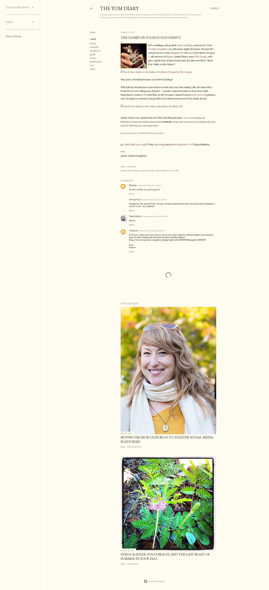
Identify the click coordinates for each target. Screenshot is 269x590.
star (189, 118)
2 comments (132, 564)
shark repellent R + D (180, 144)
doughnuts (95, 51)
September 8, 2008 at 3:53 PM (155, 216)
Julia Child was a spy (135, 144)
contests (94, 47)
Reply (131, 194)
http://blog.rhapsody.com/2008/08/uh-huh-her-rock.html (142, 133)
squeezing (159, 144)
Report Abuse (13, 36)
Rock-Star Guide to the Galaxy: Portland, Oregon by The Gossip (157, 72)
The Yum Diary (119, 8)
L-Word (185, 118)
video (92, 69)
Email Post (131, 167)
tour (92, 65)
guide (92, 54)
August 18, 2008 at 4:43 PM (149, 185)
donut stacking (185, 45)
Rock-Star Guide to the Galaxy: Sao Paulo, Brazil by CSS (153, 106)
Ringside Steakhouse (182, 52)
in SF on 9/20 (198, 94)
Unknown (133, 230)
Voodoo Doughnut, (158, 49)
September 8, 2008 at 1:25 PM (154, 200)
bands (93, 43)
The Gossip (201, 56)
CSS (145, 94)
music (93, 58)
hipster (171, 56)
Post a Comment (134, 447)
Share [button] (92, 32)
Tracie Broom (135, 216)
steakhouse (95, 61)
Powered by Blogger (156, 581)
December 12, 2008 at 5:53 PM (152, 231)
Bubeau (133, 185)
